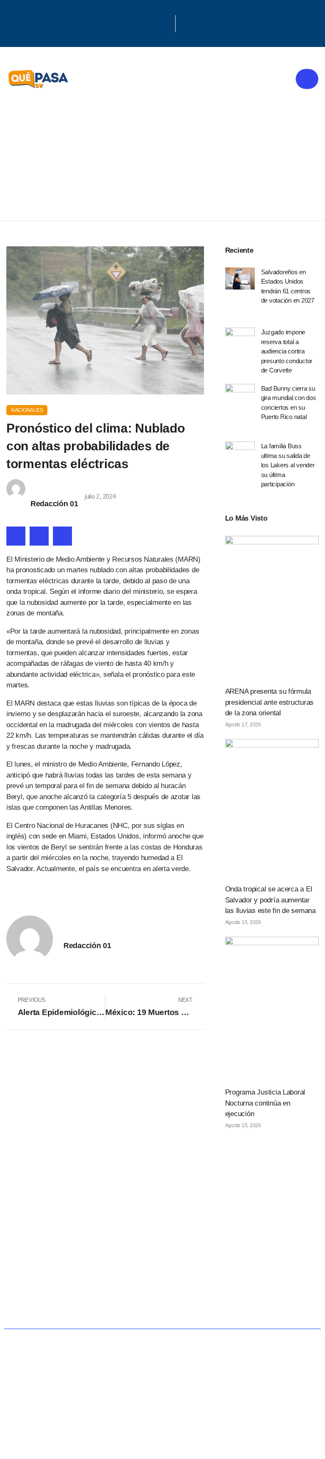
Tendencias (81, 1278)
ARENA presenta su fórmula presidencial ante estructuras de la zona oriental (269, 702)
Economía (204, 1251)
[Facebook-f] (143, 22)
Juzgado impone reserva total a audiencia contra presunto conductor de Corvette (286, 351)
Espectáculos (162, 1306)
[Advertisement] (162, 157)
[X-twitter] (154, 22)
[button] (15, 536)
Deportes (249, 1278)
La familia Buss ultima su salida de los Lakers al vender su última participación (288, 465)
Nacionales (27, 410)
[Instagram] (165, 22)
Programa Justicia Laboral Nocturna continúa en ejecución (265, 1103)
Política (141, 1251)
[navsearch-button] (186, 23)
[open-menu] (307, 79)
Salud (263, 1251)
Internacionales (169, 1278)
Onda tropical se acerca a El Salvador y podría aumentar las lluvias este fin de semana (270, 900)
